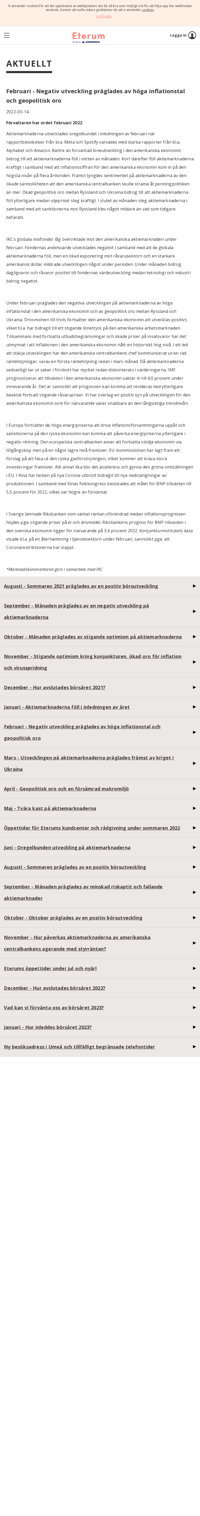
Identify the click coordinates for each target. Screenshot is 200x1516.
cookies (148, 10)
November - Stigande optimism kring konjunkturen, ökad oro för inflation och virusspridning (93, 662)
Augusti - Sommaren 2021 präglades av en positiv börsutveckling (81, 586)
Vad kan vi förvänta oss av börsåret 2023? (54, 1007)
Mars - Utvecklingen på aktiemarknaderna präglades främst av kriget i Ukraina (89, 763)
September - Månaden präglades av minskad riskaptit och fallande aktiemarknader (83, 892)
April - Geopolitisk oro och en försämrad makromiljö (66, 789)
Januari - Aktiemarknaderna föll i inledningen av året (67, 707)
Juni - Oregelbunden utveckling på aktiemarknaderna (67, 847)
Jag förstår (104, 16)
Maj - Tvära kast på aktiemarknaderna (50, 808)
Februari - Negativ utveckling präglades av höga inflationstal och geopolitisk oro (82, 732)
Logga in (178, 35)
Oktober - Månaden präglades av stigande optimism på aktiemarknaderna (93, 637)
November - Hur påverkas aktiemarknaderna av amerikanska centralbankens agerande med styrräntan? (77, 943)
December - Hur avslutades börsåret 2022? (54, 988)
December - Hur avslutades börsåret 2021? (54, 687)
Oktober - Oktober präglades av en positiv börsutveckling (73, 918)
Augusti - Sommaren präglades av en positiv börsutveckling (75, 867)
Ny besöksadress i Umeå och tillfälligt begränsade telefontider (79, 1047)
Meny (13, 35)
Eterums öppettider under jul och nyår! (50, 968)
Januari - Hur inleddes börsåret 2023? (48, 1027)
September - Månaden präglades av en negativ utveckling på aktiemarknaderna (76, 611)
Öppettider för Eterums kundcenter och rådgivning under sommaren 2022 (92, 828)
